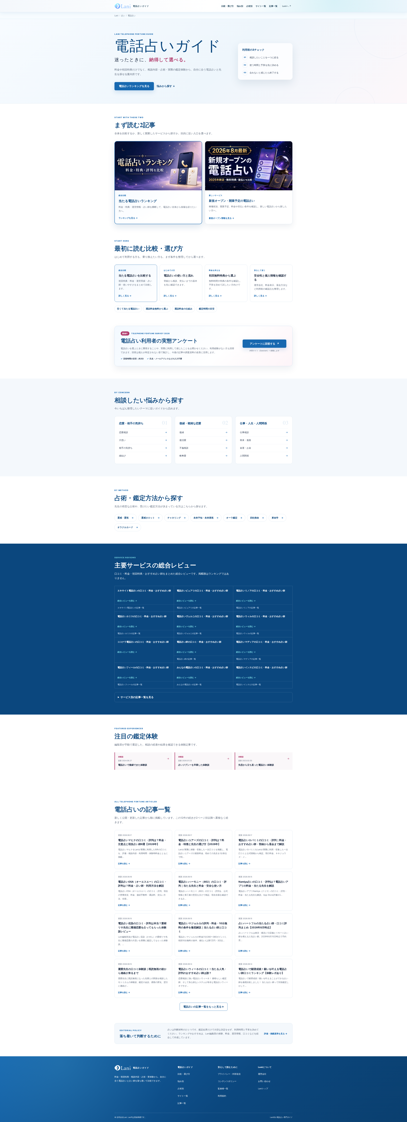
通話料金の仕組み (183, 308)
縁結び (143, 455)
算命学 (277, 517)
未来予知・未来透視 (205, 517)
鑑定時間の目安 (206, 308)
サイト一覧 (261, 6)
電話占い (131, 15)
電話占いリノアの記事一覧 (247, 608)
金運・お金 (264, 447)
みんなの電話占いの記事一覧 (189, 684)
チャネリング (176, 517)
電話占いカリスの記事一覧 (128, 633)
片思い (143, 440)
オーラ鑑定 (234, 517)
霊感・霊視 (125, 517)
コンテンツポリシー (227, 1081)
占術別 (249, 6)
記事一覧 (273, 6)
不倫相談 (203, 447)
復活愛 (203, 440)
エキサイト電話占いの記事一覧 (130, 608)
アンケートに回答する (264, 343)
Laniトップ (263, 1088)
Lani (116, 15)
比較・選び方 (227, 6)
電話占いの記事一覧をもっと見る (203, 1006)
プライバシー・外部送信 (229, 1074)
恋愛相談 (143, 432)
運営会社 (262, 1074)
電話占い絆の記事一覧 (186, 659)
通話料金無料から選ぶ (157, 308)
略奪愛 (203, 455)
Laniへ (286, 6)
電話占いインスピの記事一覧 (248, 684)
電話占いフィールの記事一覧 (129, 684)
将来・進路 (264, 440)
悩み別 (240, 6)
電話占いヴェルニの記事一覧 (189, 633)
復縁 (203, 432)
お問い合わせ (264, 1081)
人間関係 (264, 455)
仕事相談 (264, 432)
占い (123, 15)
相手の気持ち (143, 447)
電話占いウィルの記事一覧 (247, 633)
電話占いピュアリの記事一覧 (189, 608)
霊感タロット (150, 517)
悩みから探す (166, 86)
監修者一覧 (223, 1088)
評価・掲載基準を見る (275, 1033)
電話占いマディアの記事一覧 (248, 659)
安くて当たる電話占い (128, 308)
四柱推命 (257, 517)
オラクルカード (127, 527)
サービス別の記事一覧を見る (137, 697)
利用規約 (222, 1096)
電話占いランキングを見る (134, 86)
